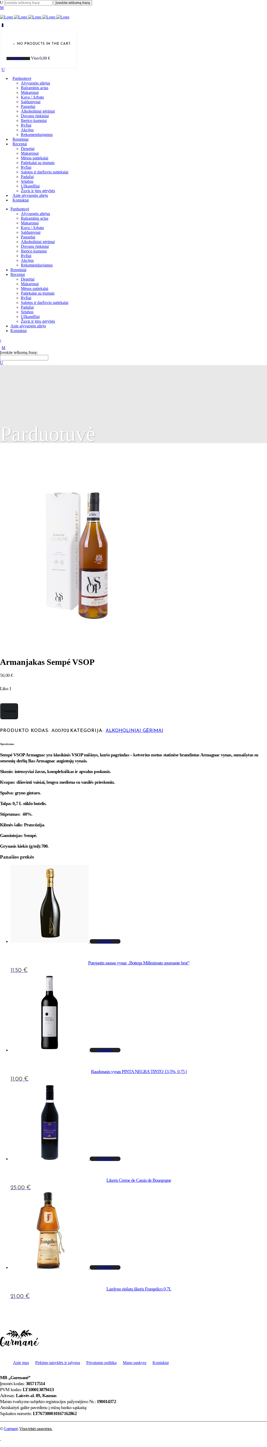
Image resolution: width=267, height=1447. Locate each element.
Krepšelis (17, 58)
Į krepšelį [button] (105, 941)
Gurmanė (10, 1428)
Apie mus (21, 1362)
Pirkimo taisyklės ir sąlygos (57, 1362)
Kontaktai (161, 1362)
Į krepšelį (9, 711)
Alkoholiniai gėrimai (134, 731)
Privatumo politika (101, 1362)
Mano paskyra (134, 1362)
